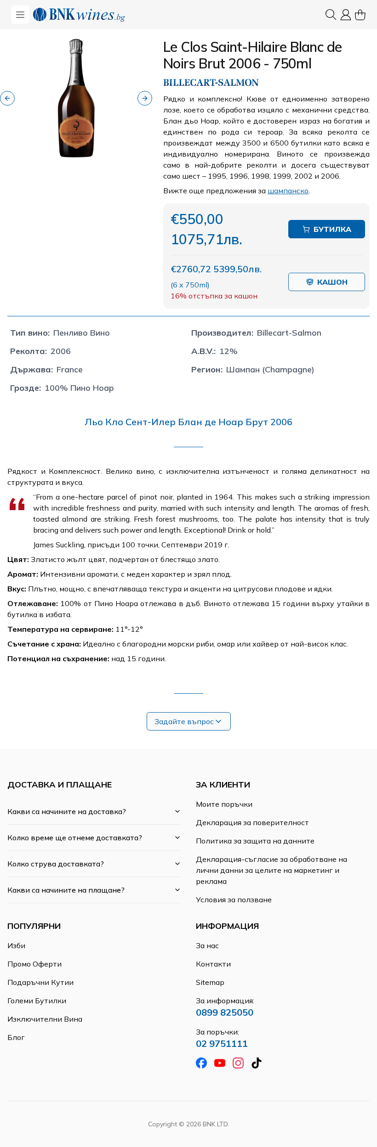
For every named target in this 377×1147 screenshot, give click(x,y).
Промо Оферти (34, 963)
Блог (16, 1037)
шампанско (288, 190)
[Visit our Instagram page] (238, 1062)
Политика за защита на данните (255, 840)
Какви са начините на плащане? (66, 889)
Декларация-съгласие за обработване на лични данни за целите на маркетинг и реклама (271, 870)
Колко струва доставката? (55, 863)
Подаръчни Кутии (40, 982)
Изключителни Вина (44, 1018)
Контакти (213, 963)
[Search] (331, 14)
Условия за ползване (234, 899)
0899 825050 (224, 1012)
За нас (207, 945)
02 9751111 (222, 1043)
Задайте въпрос (184, 721)
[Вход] (345, 14)
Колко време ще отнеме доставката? (74, 837)
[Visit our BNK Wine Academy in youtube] (219, 1062)
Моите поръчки (224, 804)
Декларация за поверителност (252, 822)
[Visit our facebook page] (201, 1062)
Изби (16, 945)
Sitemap (210, 982)
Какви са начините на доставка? (66, 811)
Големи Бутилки (36, 1000)
